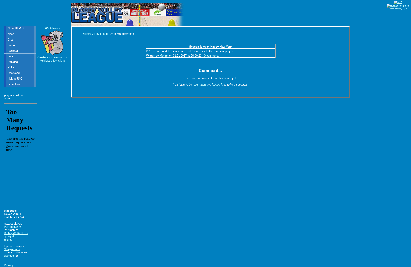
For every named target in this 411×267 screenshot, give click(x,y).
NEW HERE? (16, 28)
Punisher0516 (12, 226)
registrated (199, 84)
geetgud (9, 255)
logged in (217, 84)
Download (14, 73)
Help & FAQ (15, 78)
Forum (12, 45)
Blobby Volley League (95, 33)
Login (11, 56)
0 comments (211, 55)
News (11, 34)
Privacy (8, 265)
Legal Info (14, 84)
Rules (11, 67)
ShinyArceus (12, 249)
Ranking (13, 61)
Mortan (164, 55)
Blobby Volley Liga (398, 9)
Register (13, 50)
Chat (10, 39)
